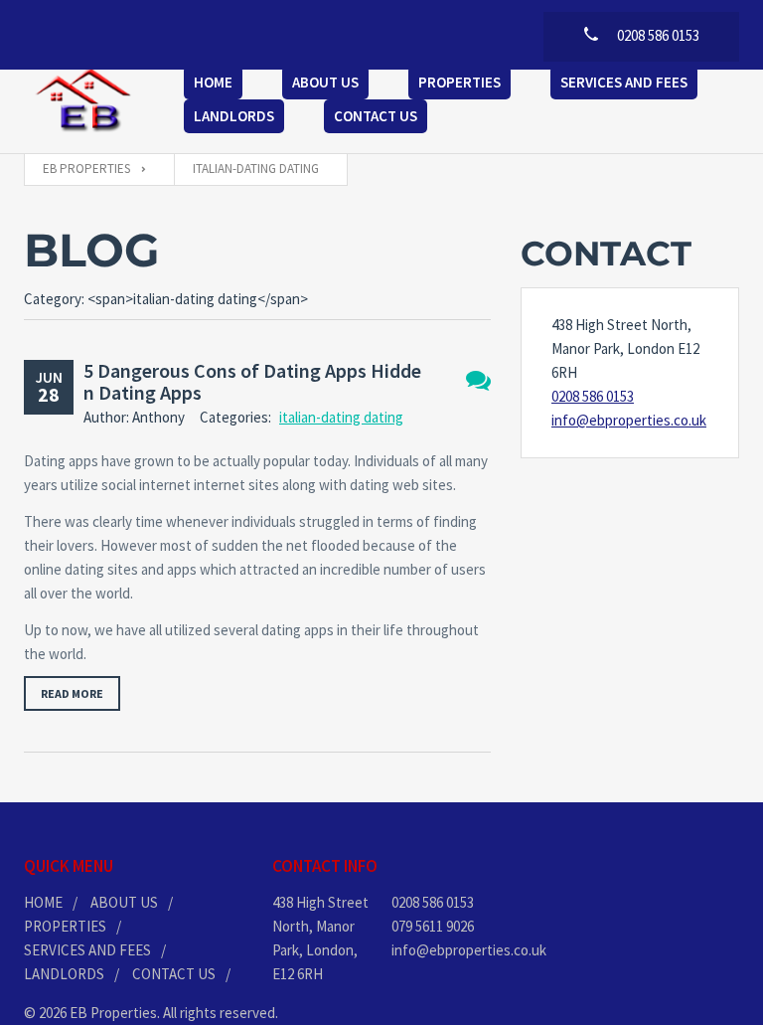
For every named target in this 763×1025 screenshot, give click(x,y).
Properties (459, 82)
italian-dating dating (341, 417)
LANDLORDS (64, 973)
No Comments (478, 380)
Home (213, 82)
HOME (43, 902)
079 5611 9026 (432, 926)
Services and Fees (623, 82)
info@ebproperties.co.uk (628, 420)
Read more (72, 693)
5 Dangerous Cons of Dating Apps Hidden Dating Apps (252, 381)
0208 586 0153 (592, 396)
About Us (325, 82)
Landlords (234, 115)
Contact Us (375, 115)
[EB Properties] (84, 101)
